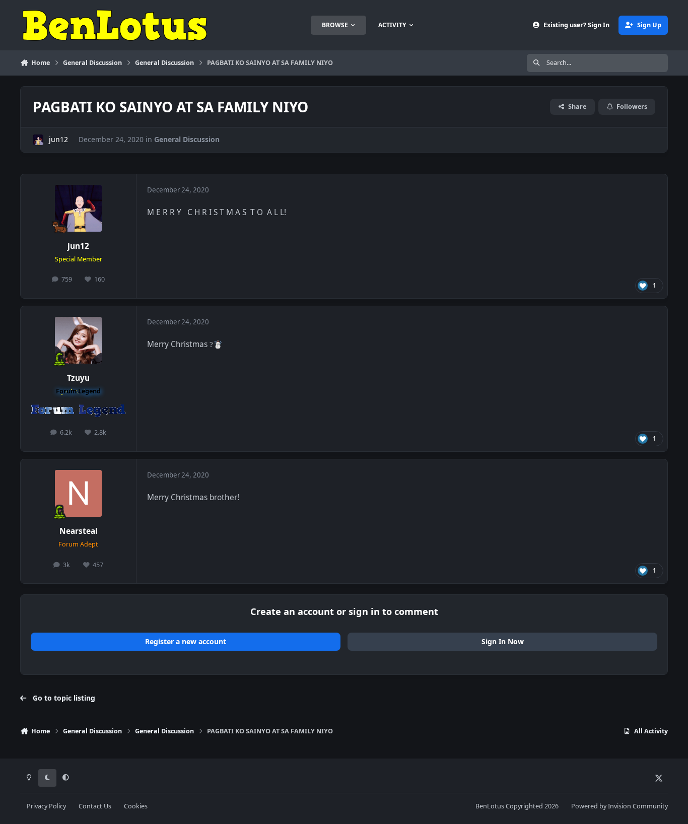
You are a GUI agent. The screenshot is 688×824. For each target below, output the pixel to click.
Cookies (136, 806)
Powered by (619, 806)
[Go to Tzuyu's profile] (78, 340)
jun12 (58, 139)
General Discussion (187, 139)
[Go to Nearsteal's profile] (78, 493)
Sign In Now (502, 641)
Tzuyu (78, 378)
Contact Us (95, 806)
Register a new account (185, 641)
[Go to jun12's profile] (38, 139)
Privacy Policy (46, 806)
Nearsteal (78, 531)
